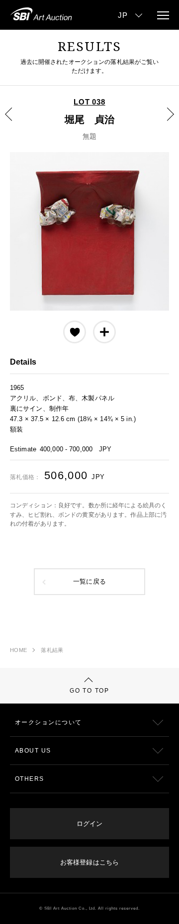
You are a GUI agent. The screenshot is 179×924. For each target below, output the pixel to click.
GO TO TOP (89, 690)
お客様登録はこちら (89, 862)
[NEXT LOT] (164, 121)
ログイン (89, 823)
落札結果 (52, 650)
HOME (18, 650)
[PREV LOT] (14, 121)
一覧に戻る (89, 581)
